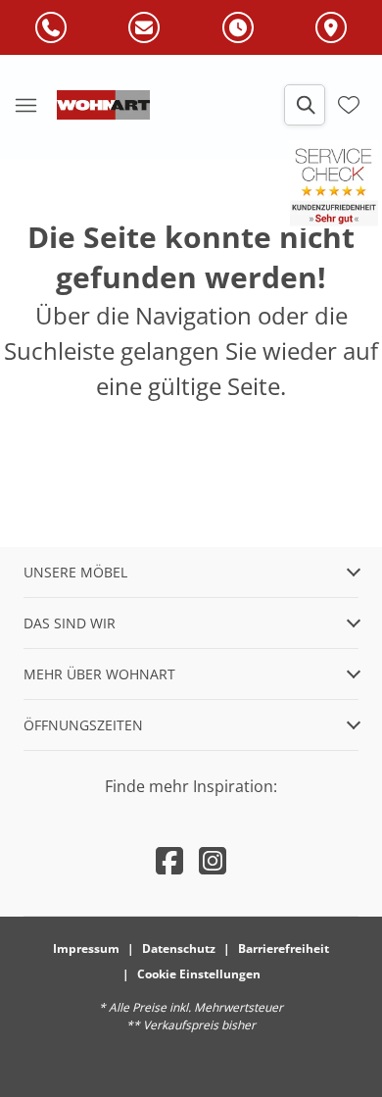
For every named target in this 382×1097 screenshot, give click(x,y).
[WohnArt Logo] (103, 105)
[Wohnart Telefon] (51, 28)
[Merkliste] (348, 105)
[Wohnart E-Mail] (144, 28)
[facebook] (169, 860)
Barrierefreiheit (283, 948)
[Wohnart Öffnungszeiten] (238, 28)
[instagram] (212, 860)
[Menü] (25, 105)
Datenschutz (178, 948)
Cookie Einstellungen (199, 974)
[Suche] (304, 105)
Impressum (86, 948)
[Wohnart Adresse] (331, 28)
